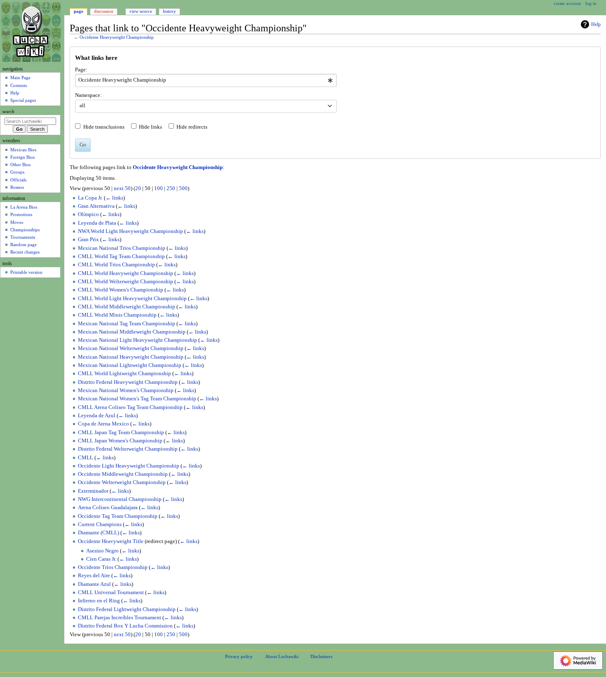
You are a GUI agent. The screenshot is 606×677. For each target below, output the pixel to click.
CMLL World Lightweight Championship (124, 373)
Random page (23, 244)
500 (183, 188)
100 (158, 188)
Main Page (20, 77)
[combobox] (206, 80)
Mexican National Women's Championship (126, 390)
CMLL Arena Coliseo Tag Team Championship (130, 407)
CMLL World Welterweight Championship (125, 281)
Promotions (21, 214)
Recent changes (25, 251)
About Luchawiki (281, 656)
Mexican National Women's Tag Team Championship (137, 399)
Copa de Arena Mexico (103, 424)
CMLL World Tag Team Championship (121, 256)
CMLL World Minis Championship (117, 315)
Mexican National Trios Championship (121, 248)
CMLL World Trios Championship (116, 265)
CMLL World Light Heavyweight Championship (132, 298)
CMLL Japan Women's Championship (120, 441)
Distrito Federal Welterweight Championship (128, 449)
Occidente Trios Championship (113, 567)
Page (78, 11)
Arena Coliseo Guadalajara (108, 507)
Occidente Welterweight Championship (122, 482)
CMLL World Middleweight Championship (126, 307)
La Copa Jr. (90, 198)
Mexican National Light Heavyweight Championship (137, 340)
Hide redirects (191, 127)
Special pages (23, 100)
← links (114, 198)
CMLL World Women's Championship (120, 290)
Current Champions (100, 524)
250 (171, 188)
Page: (81, 70)
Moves (16, 222)
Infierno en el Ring (99, 601)
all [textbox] (82, 105)
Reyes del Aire (94, 575)
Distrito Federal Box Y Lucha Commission (125, 626)
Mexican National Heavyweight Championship (130, 357)
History (169, 11)
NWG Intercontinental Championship (120, 499)
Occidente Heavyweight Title (110, 541)
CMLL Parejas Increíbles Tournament (119, 618)
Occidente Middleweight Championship (123, 474)
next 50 (122, 188)
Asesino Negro (102, 551)
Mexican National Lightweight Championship (129, 365)
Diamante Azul (94, 584)
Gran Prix (88, 239)
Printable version (26, 272)
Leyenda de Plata (97, 223)
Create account (567, 3)
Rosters (17, 187)
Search (8, 111)
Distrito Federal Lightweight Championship (127, 609)
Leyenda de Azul (96, 415)
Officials (18, 179)
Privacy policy (239, 656)
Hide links (150, 127)
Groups (17, 171)
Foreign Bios (22, 157)
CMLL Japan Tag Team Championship (121, 432)
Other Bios (20, 164)
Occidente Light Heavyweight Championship (128, 466)
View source (140, 11)
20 (138, 188)
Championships (25, 229)
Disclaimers (321, 656)
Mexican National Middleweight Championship (132, 332)
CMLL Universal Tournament (111, 592)
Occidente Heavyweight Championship (117, 37)
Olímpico (88, 214)
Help (596, 24)
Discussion (103, 11)
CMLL (85, 458)
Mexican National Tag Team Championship (126, 324)
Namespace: (88, 95)
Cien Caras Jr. (101, 559)
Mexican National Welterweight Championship (130, 348)
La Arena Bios (23, 207)
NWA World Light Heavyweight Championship (130, 231)
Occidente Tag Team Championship (117, 516)
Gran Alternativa (96, 206)
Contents (18, 85)
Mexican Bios (23, 149)
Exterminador (93, 491)
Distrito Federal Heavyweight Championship (128, 382)
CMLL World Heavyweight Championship (125, 273)
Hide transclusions (103, 127)
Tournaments (22, 237)
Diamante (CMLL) (98, 533)
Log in (591, 3)
